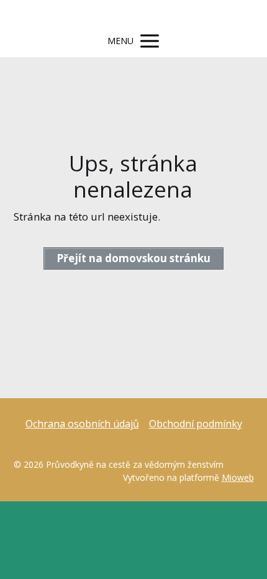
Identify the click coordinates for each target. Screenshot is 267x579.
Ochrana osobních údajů (82, 424)
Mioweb (238, 477)
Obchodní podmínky (195, 424)
